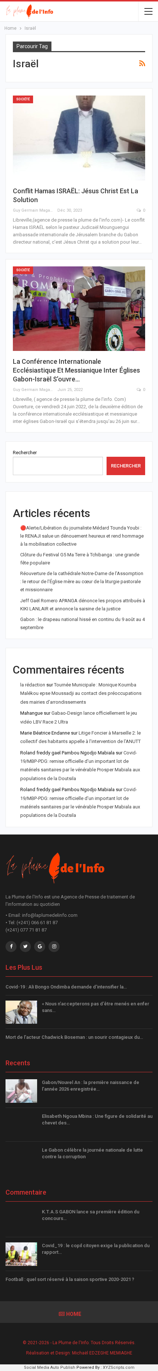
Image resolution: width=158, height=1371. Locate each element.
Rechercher (25, 452)
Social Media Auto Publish (49, 1367)
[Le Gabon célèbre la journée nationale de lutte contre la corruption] (21, 1158)
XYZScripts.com (118, 1367)
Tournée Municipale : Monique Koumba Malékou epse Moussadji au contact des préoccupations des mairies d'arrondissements (80, 693)
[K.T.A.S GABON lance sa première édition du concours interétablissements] (21, 1220)
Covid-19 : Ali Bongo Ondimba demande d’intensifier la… (66, 987)
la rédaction (32, 685)
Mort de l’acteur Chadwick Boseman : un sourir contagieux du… (74, 1037)
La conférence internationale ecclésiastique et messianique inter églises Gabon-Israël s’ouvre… (76, 370)
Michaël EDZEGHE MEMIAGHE (102, 1353)
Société (23, 99)
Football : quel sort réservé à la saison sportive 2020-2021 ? (70, 1279)
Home (73, 1314)
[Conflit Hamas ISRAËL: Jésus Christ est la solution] (79, 138)
